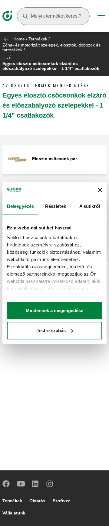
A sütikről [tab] (89, 206)
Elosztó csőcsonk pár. (55, 158)
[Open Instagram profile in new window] (50, 483)
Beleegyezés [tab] (20, 206)
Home (19, 38)
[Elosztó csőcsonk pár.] (17, 159)
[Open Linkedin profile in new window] (35, 483)
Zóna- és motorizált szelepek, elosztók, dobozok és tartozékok (51, 47)
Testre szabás (51, 330)
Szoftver (61, 500)
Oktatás (37, 500)
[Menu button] (101, 16)
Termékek (37, 38)
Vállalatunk (13, 513)
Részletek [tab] (55, 206)
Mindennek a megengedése (54, 310)
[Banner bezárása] (100, 190)
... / (7, 57)
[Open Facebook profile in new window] (6, 483)
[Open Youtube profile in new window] (21, 483)
